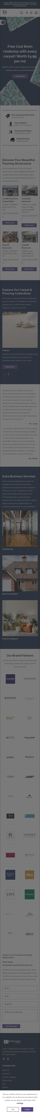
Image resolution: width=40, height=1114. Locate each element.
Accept (27, 1109)
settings (20, 1103)
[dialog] (20, 557)
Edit (12, 1109)
